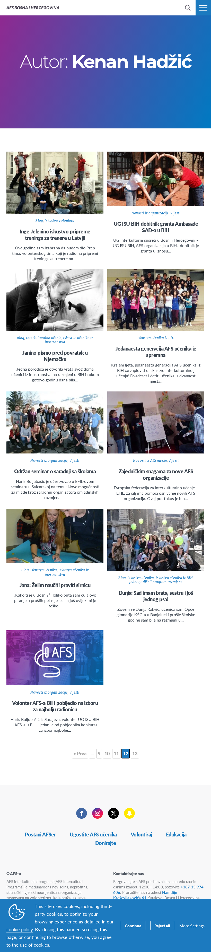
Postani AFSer (40, 834)
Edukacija (176, 834)
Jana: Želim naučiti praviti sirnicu (55, 585)
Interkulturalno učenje (43, 338)
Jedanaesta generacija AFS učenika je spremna (156, 352)
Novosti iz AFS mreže (150, 460)
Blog (39, 221)
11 (116, 753)
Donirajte (105, 842)
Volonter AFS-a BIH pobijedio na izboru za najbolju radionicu (55, 706)
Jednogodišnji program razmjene (156, 582)
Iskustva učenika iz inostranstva (69, 340)
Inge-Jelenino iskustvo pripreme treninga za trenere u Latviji (55, 234)
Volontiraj (141, 834)
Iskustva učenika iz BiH (155, 338)
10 (107, 753)
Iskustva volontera (59, 221)
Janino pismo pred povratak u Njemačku (55, 356)
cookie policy (19, 929)
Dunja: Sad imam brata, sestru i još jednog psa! (156, 596)
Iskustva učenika (43, 570)
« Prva (80, 753)
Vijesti (175, 213)
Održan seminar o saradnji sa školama (55, 471)
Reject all (162, 925)
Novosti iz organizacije (150, 213)
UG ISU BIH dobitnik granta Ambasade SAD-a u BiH (156, 227)
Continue (133, 925)
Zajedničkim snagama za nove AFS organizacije (156, 474)
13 (134, 753)
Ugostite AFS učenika (93, 834)
